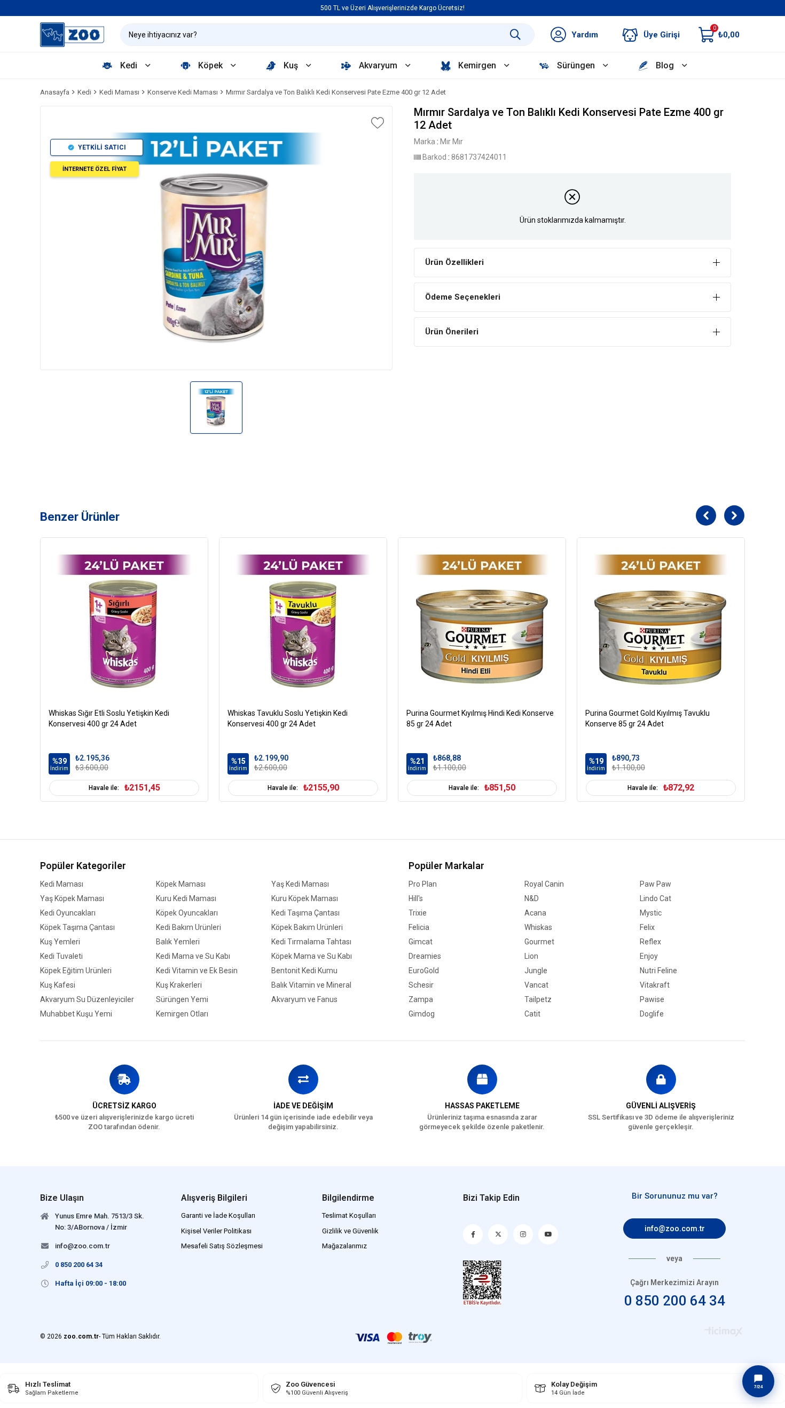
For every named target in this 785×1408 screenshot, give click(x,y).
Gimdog (422, 1014)
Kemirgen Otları (182, 1014)
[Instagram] (523, 1234)
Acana (535, 913)
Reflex (650, 942)
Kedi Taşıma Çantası (305, 913)
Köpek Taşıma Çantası (77, 928)
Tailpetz (538, 1000)
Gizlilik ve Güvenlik (350, 1231)
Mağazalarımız (344, 1246)
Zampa (421, 1000)
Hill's (416, 899)
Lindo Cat (655, 899)
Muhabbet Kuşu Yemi (76, 1014)
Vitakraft (655, 985)
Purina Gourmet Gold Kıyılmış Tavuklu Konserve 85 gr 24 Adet (647, 718)
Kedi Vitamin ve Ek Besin (197, 971)
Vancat (536, 985)
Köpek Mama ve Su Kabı (311, 956)
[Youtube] (548, 1234)
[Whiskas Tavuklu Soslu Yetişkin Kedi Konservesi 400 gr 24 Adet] (303, 621)
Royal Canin (544, 884)
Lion (531, 956)
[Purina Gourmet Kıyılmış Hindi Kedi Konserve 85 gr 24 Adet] (482, 621)
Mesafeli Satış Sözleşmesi (222, 1246)
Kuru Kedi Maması (186, 899)
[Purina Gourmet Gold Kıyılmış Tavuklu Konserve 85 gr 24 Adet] (660, 621)
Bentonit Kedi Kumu (304, 971)
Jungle (535, 971)
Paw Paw (655, 884)
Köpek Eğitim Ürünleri (76, 971)
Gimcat (421, 942)
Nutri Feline (658, 971)
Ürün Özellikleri (454, 262)
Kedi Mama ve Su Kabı (193, 956)
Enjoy (649, 956)
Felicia (419, 928)
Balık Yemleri (178, 942)
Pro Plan (423, 884)
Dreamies (425, 956)
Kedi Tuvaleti (61, 956)
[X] (498, 1234)
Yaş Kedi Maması (300, 884)
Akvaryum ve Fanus (304, 1000)
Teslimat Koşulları (349, 1215)
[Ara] (515, 34)
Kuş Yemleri (60, 942)
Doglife (652, 1014)
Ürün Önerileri (451, 332)
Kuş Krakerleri (179, 985)
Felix (647, 928)
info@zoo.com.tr (675, 1228)
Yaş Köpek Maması (72, 899)
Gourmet (539, 942)
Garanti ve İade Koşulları (218, 1215)
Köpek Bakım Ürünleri (307, 928)
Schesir (421, 985)
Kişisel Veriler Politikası (216, 1231)
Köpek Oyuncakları (187, 913)
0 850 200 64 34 (674, 1301)
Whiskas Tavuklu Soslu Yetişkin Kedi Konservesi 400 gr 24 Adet (287, 718)
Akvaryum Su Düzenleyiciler (87, 1000)
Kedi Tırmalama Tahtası (311, 942)
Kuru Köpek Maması (304, 899)
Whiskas (538, 928)
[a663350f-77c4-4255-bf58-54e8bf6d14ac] (482, 1283)
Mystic (651, 913)
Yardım (584, 35)
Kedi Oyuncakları (68, 913)
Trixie (418, 913)
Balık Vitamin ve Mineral (311, 985)
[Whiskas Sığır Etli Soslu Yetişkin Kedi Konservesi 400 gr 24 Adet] (124, 621)
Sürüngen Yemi (182, 1000)
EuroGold (424, 971)
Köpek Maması (181, 884)
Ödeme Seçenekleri (462, 297)
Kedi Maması (61, 884)
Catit (532, 1014)
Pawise (652, 1000)
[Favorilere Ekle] (376, 122)
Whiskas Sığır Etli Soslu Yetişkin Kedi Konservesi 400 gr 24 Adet (109, 718)
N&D (531, 899)
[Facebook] (473, 1234)
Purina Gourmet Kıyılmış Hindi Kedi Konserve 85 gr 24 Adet (480, 718)
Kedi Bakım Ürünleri (188, 928)
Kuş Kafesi (57, 985)
